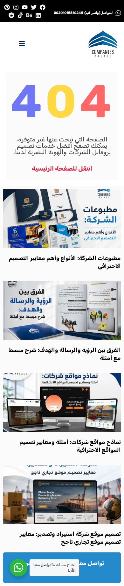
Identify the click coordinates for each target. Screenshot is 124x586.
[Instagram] (16, 7)
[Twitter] (34, 7)
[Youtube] (25, 7)
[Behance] (29, 15)
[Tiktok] (20, 15)
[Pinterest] (7, 7)
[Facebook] (43, 7)
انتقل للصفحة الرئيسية (62, 168)
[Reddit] (11, 15)
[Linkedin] (38, 15)
